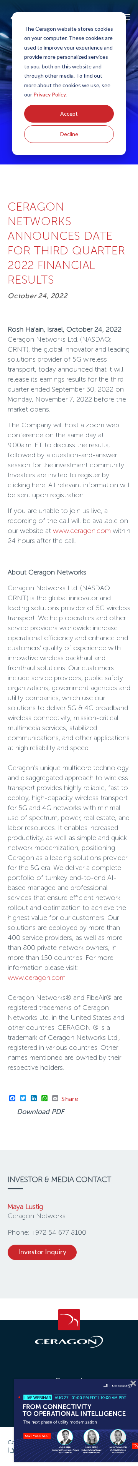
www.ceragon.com (82, 530)
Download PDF (40, 1111)
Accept (69, 113)
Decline (69, 134)
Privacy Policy (49, 94)
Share (70, 1099)
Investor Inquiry (42, 1251)
